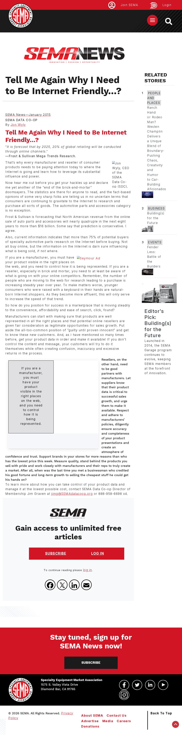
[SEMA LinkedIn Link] (150, 685)
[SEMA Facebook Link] (124, 685)
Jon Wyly (18, 125)
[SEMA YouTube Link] (163, 685)
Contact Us (117, 715)
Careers (124, 721)
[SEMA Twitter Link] (137, 685)
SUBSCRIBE (55, 553)
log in (87, 570)
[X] (62, 584)
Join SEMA (129, 5)
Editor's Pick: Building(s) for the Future (158, 323)
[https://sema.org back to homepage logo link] (171, 21)
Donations (90, 726)
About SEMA (92, 715)
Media (107, 721)
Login (167, 5)
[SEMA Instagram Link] (124, 695)
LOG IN (97, 553)
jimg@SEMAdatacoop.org (72, 494)
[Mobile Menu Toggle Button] (152, 20)
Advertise (90, 721)
